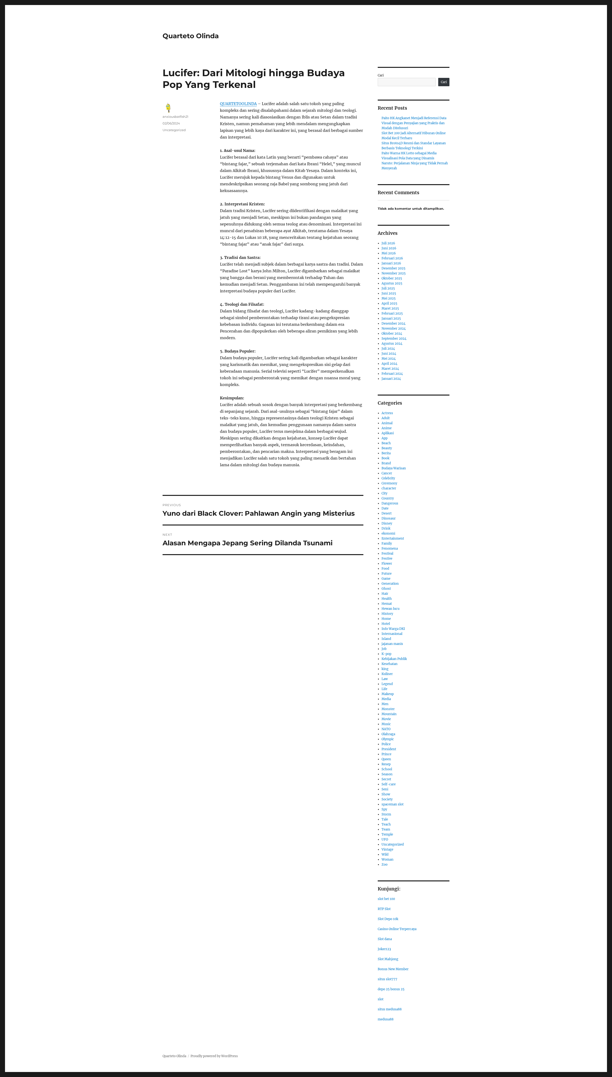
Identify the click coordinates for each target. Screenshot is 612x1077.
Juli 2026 (388, 243)
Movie (386, 719)
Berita (386, 453)
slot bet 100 (386, 899)
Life (384, 689)
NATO (386, 729)
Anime (387, 428)
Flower (387, 564)
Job (384, 649)
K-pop (386, 654)
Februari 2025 (392, 313)
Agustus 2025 (392, 283)
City (384, 493)
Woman (387, 859)
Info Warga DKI (393, 629)
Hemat (387, 604)
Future (387, 574)
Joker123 (384, 949)
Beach (386, 443)
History (387, 614)
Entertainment (393, 538)
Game (386, 579)
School (387, 769)
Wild (385, 854)
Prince (386, 754)
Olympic (388, 739)
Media (386, 699)
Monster (388, 709)
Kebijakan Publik (394, 659)
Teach (386, 824)
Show (386, 794)
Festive (387, 559)
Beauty (387, 448)
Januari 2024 (391, 379)
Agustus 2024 (392, 344)
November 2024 (394, 329)
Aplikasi (388, 433)
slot (380, 999)
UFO (385, 839)
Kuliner (387, 674)
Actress (387, 413)
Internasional (392, 634)
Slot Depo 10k (388, 919)
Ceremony (389, 483)
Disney (387, 523)
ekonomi (388, 533)
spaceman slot (393, 804)
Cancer (387, 473)
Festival (387, 554)
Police (386, 744)
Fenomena (390, 549)
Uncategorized (174, 130)
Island (386, 639)
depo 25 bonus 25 (391, 989)
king (385, 669)
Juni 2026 (389, 248)
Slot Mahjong (388, 959)
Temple (387, 834)
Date (385, 508)
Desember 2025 (393, 268)
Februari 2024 (392, 374)
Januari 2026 (391, 263)
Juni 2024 (389, 354)
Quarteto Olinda (191, 36)
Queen (386, 759)
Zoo (385, 865)
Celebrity (388, 478)
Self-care (389, 784)
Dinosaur (389, 518)
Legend (387, 684)
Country (388, 498)
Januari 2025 (391, 318)
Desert (387, 513)
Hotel (386, 624)
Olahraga (388, 734)
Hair (385, 594)
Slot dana (385, 939)
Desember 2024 (393, 323)
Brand (386, 463)
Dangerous (390, 503)
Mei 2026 (389, 253)
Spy (384, 809)
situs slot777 (387, 979)
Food (385, 569)
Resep (386, 764)
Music (386, 724)
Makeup (388, 694)
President (389, 749)
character (389, 488)
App (385, 438)
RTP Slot (384, 909)
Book (385, 458)
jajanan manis (392, 644)
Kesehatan (390, 664)
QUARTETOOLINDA (238, 103)
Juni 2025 (389, 293)
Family (387, 543)
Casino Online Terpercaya (397, 929)
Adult (386, 418)
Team (386, 829)
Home (386, 619)
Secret (386, 779)
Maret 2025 (390, 308)
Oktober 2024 (392, 334)
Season (387, 774)
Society (387, 799)
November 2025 (394, 273)
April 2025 (389, 303)
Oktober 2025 (392, 278)
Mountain (389, 714)
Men (385, 704)
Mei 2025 (389, 298)
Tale (385, 819)
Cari (381, 75)
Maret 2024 (390, 369)
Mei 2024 (389, 359)
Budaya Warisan (394, 468)
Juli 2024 (388, 349)
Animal (387, 423)
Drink (386, 528)
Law (385, 679)
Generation (390, 584)
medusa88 (385, 1019)
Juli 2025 (388, 288)
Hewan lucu (390, 609)
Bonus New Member (393, 969)
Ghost (386, 589)
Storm (386, 814)
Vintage (387, 849)
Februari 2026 (392, 258)
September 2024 (394, 339)
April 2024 (389, 364)
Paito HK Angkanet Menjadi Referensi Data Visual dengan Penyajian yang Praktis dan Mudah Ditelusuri (414, 123)
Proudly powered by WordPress (214, 1056)
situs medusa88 (390, 1009)
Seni (385, 789)
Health (387, 599)
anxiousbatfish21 (175, 116)
